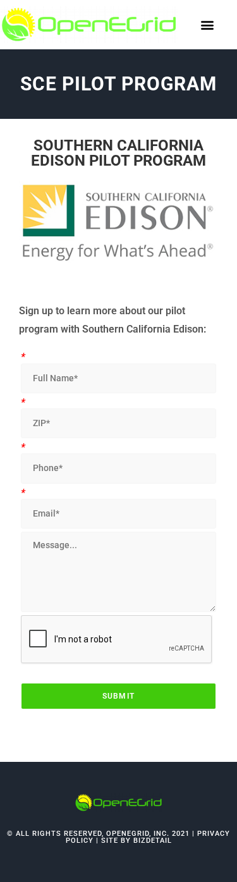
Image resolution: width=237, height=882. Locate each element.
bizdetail (152, 840)
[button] (207, 24)
